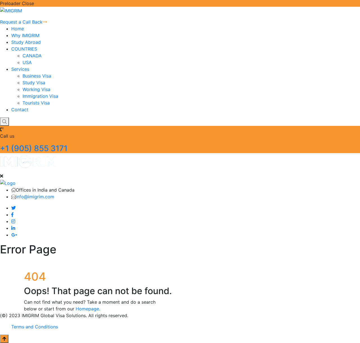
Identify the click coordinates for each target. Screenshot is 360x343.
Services (20, 69)
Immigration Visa (40, 96)
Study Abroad (26, 42)
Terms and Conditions (34, 327)
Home (17, 28)
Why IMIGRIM (25, 35)
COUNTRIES (24, 49)
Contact (19, 109)
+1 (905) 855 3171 (34, 148)
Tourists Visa (36, 103)
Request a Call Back (21, 22)
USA (27, 62)
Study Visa (33, 82)
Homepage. (88, 309)
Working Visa (36, 89)
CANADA (32, 55)
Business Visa (36, 76)
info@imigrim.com (35, 196)
